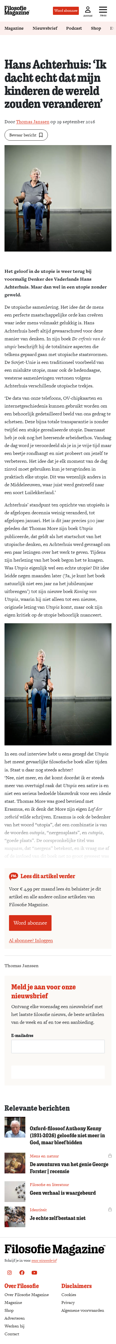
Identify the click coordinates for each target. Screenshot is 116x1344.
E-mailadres (22, 1035)
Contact (12, 1334)
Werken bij (14, 1326)
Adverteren (15, 1318)
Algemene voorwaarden (82, 1310)
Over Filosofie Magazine (27, 1295)
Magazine (14, 28)
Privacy (68, 1302)
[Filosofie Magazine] (17, 11)
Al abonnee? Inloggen (31, 940)
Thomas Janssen (32, 121)
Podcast (74, 28)
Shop (96, 28)
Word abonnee (65, 10)
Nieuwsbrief (45, 28)
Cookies (68, 1295)
